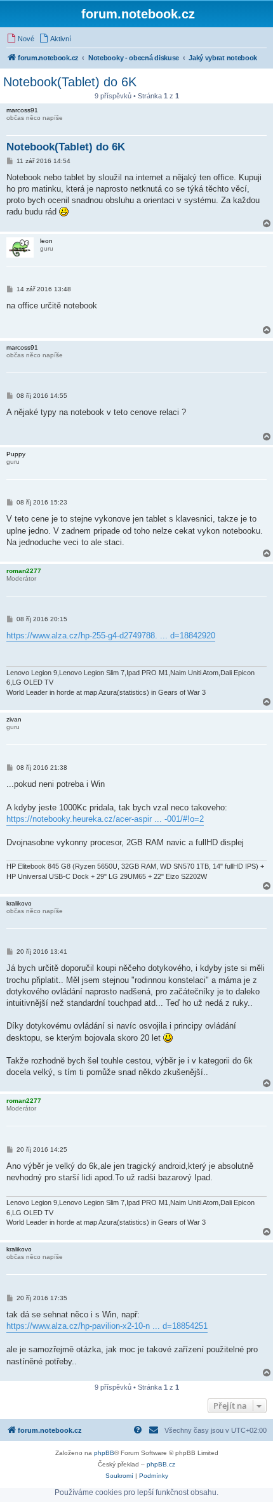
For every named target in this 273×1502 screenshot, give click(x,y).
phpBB (104, 1452)
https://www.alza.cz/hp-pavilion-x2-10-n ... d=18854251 (107, 1326)
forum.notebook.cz (138, 14)
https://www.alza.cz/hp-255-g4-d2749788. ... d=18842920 (110, 635)
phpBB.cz (161, 1464)
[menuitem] (20, 38)
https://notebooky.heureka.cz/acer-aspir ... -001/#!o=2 (105, 819)
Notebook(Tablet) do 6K (69, 82)
